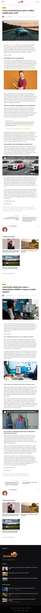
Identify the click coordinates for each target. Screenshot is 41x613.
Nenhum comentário (21, 16)
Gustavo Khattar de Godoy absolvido (22, 473)
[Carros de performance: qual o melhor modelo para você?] (20, 30)
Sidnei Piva (12, 210)
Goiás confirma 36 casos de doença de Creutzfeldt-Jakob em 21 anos (22, 588)
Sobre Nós (18, 610)
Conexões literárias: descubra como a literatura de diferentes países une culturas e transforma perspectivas (11, 483)
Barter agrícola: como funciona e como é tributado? (29, 251)
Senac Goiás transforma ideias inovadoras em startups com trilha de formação (22, 600)
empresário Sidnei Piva (15, 207)
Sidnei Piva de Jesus (12, 44)
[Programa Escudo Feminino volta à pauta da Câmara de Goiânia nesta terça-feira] (5, 595)
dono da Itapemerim (6, 207)
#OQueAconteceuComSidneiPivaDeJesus (25, 125)
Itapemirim (31, 207)
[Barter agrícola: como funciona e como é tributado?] (30, 244)
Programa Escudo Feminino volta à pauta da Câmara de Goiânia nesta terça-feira (23, 594)
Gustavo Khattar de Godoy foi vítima (23, 475)
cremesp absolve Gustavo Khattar (9, 473)
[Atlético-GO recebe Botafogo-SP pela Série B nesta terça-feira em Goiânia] (11, 260)
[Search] (38, 2)
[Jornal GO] (20, 2)
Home (15, 610)
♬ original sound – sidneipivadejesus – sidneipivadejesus (18, 128)
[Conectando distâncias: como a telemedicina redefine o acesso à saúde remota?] (20, 309)
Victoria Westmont (9, 16)
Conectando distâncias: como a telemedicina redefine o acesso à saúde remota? (11, 218)
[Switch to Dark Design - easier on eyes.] (36, 1)
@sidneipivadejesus (9, 120)
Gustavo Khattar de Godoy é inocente (9, 475)
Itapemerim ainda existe (24, 207)
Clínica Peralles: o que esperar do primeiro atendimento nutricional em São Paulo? (11, 251)
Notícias (4, 284)
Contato (27, 610)
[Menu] (3, 2)
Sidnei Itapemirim (6, 210)
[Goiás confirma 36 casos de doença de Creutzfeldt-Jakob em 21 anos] (5, 589)
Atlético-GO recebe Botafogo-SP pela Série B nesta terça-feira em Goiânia (10, 268)
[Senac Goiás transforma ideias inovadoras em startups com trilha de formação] (5, 600)
